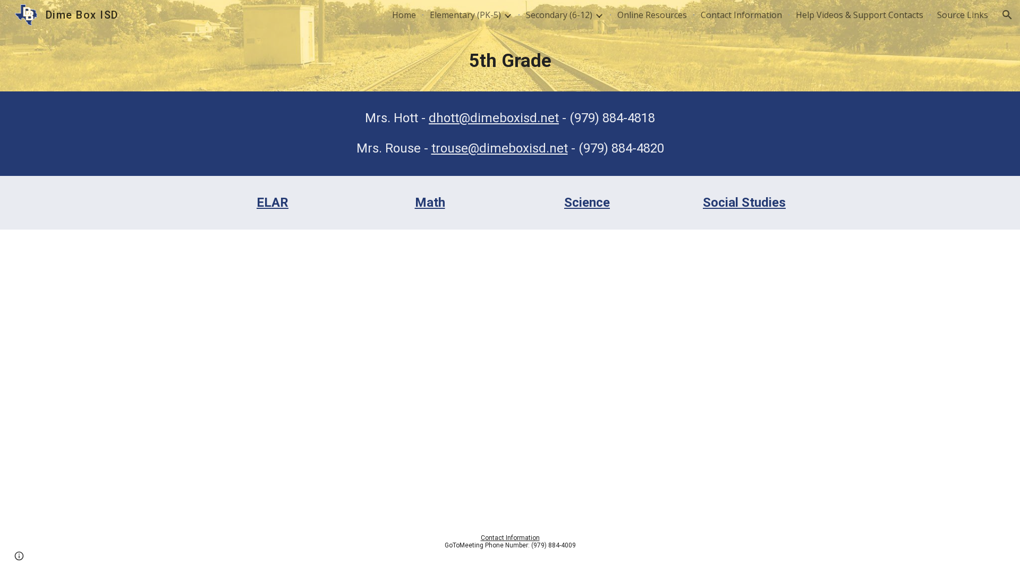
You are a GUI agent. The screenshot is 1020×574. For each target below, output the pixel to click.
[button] (1007, 15)
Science (587, 202)
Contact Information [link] (741, 15)
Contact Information (510, 538)
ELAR (272, 202)
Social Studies (744, 202)
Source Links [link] (962, 15)
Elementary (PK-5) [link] (465, 15)
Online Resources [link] (652, 15)
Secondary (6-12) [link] (559, 15)
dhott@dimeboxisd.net (494, 118)
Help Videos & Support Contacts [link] (859, 15)
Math (430, 202)
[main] (510, 61)
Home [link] (404, 15)
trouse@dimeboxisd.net (499, 148)
